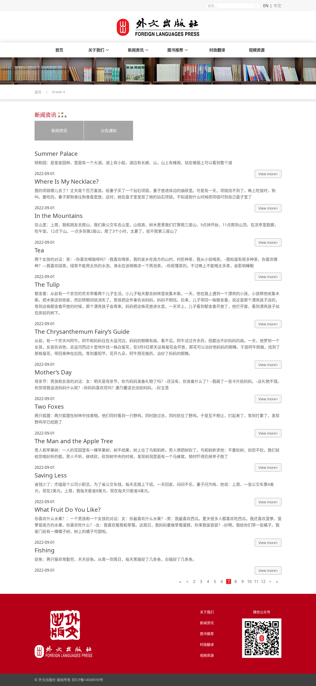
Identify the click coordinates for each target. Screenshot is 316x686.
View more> (268, 174)
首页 (59, 50)
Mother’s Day (53, 372)
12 (263, 581)
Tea (39, 250)
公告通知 (109, 130)
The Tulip (47, 284)
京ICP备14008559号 (87, 679)
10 (249, 581)
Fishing (45, 550)
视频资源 (257, 50)
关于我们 (96, 50)
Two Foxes (49, 406)
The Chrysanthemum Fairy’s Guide (82, 331)
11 (256, 581)
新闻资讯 (136, 50)
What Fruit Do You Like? (67, 509)
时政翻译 (217, 50)
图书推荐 (175, 50)
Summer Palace (56, 153)
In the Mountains (59, 215)
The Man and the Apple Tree (74, 441)
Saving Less (51, 475)
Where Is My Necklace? (67, 181)
